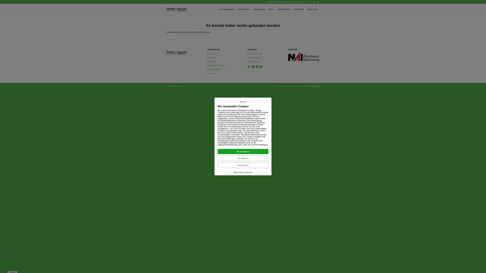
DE (241, 102)
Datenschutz (238, 172)
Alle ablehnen (243, 158)
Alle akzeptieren (243, 152)
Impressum (248, 172)
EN (245, 102)
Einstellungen (243, 165)
